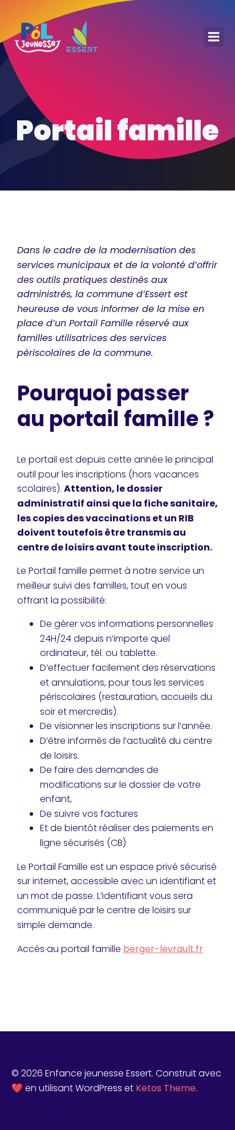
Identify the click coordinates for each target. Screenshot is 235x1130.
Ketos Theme (166, 1088)
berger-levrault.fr (163, 948)
